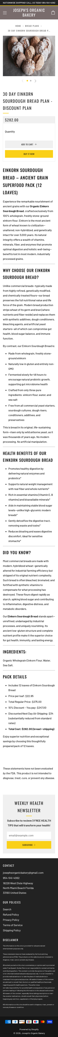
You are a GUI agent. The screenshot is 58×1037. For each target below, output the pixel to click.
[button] (27, 80)
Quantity (10, 131)
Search (7, 909)
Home (18, 25)
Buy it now (29, 153)
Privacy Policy (11, 919)
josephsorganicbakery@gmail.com (23, 872)
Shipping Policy (12, 930)
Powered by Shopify (29, 1029)
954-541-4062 (11, 877)
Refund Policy (11, 914)
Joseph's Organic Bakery (29, 12)
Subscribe (27, 844)
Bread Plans (32, 25)
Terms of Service (13, 925)
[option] (29, 56)
